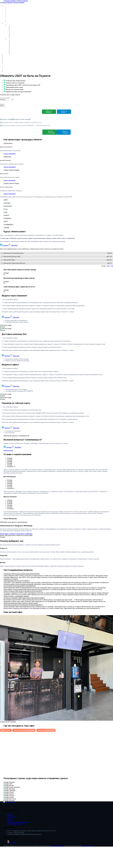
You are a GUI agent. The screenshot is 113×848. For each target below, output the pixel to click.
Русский (12, 843)
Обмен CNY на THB (14, 13)
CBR (108, 266)
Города (6, 23)
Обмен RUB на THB (14, 7)
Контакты (7, 64)
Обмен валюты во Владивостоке (23, 44)
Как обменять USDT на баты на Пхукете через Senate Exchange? (21, 574)
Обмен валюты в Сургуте (20, 51)
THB (111, 266)
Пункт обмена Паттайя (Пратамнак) (24, 730)
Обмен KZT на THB (14, 18)
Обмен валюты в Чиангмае (21, 32)
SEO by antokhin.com (57, 846)
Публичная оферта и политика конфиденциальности (24, 834)
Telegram (5, 245)
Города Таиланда (14, 25)
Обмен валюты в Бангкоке (21, 27)
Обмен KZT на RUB (14, 21)
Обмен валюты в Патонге (21, 34)
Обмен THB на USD (14, 16)
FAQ (5, 62)
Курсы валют (9, 55)
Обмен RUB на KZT (14, 20)
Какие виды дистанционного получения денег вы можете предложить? (23, 605)
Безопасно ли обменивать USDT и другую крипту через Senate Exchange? (24, 598)
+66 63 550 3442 (10, 71)
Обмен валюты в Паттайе (20, 28)
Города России (13, 39)
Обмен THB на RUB (14, 14)
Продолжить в (8, 534)
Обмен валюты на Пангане (21, 35)
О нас (6, 57)
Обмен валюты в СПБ (19, 42)
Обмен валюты (9, 6)
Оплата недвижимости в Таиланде (18, 822)
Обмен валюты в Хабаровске (22, 53)
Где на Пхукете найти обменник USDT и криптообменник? (19, 586)
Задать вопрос (8, 450)
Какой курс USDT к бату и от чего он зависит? (16, 580)
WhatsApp (14, 245)
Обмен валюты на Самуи (20, 37)
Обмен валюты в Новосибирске (23, 49)
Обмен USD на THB (14, 9)
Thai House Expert (87, 846)
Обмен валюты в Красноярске (23, 48)
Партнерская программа (15, 824)
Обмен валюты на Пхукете (21, 30)
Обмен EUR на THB (14, 11)
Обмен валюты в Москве (20, 41)
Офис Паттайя (6, 730)
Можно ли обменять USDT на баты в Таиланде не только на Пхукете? (23, 591)
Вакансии (7, 58)
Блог (5, 60)
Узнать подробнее (10, 154)
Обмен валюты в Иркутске (21, 46)
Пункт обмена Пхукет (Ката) (46, 730)
